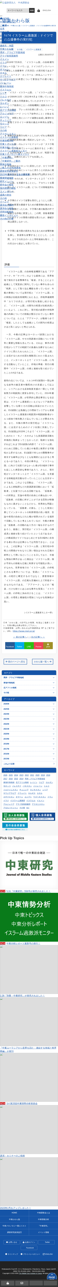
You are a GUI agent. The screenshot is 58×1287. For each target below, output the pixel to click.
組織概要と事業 (8, 35)
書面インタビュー (9, 215)
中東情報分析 (7, 140)
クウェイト (5, 76)
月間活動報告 (7, 211)
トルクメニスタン (10, 790)
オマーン (4, 69)
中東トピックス (8, 144)
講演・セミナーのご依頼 (12, 1155)
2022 (27, 775)
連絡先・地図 (7, 45)
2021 (32, 775)
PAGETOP (52, 1278)
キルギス (31, 793)
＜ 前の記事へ (20, 637)
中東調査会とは (8, 22)
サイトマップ (13, 1254)
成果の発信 (5, 195)
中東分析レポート (9, 147)
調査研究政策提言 (9, 171)
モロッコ (4, 123)
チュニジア (5, 120)
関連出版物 (5, 164)
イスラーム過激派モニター (13, 151)
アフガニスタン (8, 133)
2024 (16, 775)
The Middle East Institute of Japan (30, 1273)
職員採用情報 (7, 42)
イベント (4, 201)
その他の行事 (7, 218)
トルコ (3, 96)
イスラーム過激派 (9, 137)
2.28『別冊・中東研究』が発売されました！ (22, 995)
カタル (3, 73)
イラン (3, 66)
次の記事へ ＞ (38, 637)
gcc (27, 808)
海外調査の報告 (8, 188)
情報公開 (4, 32)
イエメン (4, 59)
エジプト (4, 117)
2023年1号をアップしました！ (15, 1208)
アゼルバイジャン (10, 808)
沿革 (2, 28)
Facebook (30, 1248)
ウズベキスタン (39, 797)
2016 (11, 779)
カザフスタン (8, 797)
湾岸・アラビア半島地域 (12, 52)
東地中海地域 (7, 86)
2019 (43, 775)
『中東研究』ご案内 (10, 161)
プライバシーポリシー (31, 1254)
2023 (21, 775)
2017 (5, 779)
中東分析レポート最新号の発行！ (20, 943)
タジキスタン (35, 790)
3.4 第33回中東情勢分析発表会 (18, 1103)
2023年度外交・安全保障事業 (15, 174)
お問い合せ (13, 1242)
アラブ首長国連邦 (9, 55)
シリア (3, 93)
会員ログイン (30, 1242)
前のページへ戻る (16, 661)
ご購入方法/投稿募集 (10, 167)
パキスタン (27, 786)
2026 (5, 775)
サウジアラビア (8, 79)
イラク (3, 62)
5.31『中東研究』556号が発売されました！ (25, 891)
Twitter (47, 1242)
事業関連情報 (7, 178)
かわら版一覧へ (41, 661)
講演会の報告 (7, 208)
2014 (21, 779)
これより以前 (9, 764)
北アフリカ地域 (8, 110)
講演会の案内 (7, 205)
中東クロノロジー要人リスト (14, 154)
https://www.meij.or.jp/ (24, 631)
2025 (11, 775)
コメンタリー (7, 191)
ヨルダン (4, 103)
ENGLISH (47, 10)
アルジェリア (7, 113)
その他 (3, 130)
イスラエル (5, 89)
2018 (48, 775)
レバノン (4, 106)
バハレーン (5, 83)
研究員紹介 (5, 39)
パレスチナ (5, 100)
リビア (3, 127)
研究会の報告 (7, 184)
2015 (16, 779)
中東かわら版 (7, 49)
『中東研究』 (7, 157)
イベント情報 (43, 1232)
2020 (37, 775)
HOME (14, 1213)
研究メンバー (7, 181)
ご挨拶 (3, 25)
